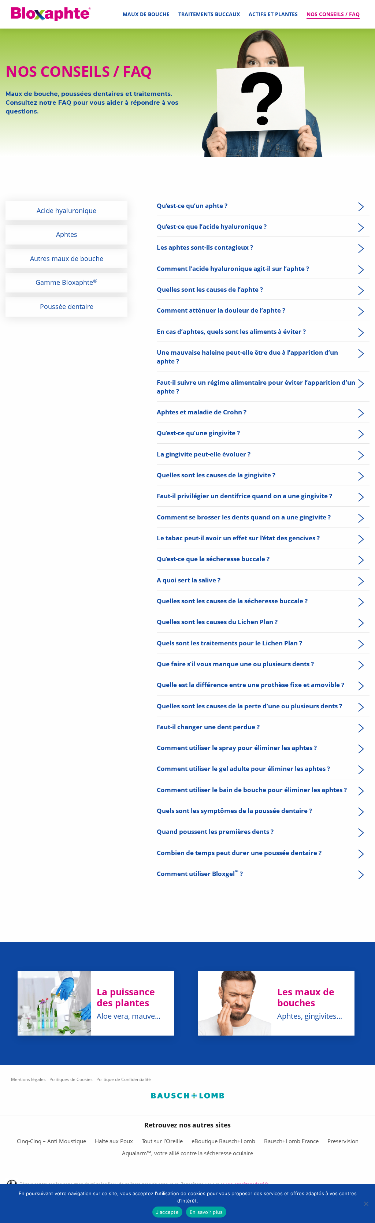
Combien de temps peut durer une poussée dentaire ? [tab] (239, 852)
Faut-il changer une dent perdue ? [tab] (208, 726)
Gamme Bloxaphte (66, 282)
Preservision (343, 1141)
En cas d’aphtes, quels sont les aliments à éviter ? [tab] (231, 331)
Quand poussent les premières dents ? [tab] (215, 831)
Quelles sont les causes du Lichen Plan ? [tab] (217, 621)
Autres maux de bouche (66, 258)
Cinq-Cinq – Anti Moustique (51, 1141)
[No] (366, 1203)
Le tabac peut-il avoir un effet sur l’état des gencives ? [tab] (238, 537)
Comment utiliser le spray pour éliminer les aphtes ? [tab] (237, 747)
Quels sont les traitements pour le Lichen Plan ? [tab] (229, 642)
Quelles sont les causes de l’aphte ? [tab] (210, 289)
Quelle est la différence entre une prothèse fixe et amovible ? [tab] (250, 684)
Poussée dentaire (66, 306)
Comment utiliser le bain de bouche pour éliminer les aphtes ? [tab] (252, 789)
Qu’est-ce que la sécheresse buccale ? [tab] (213, 558)
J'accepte (167, 1212)
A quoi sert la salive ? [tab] (188, 579)
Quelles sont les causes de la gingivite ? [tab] (216, 474)
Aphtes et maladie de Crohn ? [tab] (201, 411)
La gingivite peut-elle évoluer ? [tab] (203, 454)
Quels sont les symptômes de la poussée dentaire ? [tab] (234, 810)
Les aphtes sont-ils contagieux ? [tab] (205, 247)
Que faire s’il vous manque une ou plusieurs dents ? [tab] (235, 663)
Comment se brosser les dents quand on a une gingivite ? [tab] (244, 516)
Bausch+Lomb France (291, 1141)
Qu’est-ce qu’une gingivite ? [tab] (198, 432)
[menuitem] (146, 14)
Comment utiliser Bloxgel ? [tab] (200, 873)
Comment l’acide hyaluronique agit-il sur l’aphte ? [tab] (233, 268)
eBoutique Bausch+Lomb (223, 1141)
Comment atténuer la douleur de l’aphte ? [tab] (221, 310)
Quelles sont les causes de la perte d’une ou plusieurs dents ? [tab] (249, 705)
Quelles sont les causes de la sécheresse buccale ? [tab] (232, 600)
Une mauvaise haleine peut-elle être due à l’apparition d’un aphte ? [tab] (247, 356)
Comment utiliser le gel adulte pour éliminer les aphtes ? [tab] (243, 768)
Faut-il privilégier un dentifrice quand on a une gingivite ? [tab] (244, 495)
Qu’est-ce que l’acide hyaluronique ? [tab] (212, 226)
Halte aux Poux (114, 1141)
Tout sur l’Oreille (162, 1141)
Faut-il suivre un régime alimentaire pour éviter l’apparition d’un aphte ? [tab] (256, 386)
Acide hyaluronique (66, 210)
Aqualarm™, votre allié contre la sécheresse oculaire (187, 1153)
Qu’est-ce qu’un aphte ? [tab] (192, 205)
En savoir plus (206, 1212)
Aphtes (66, 234)
